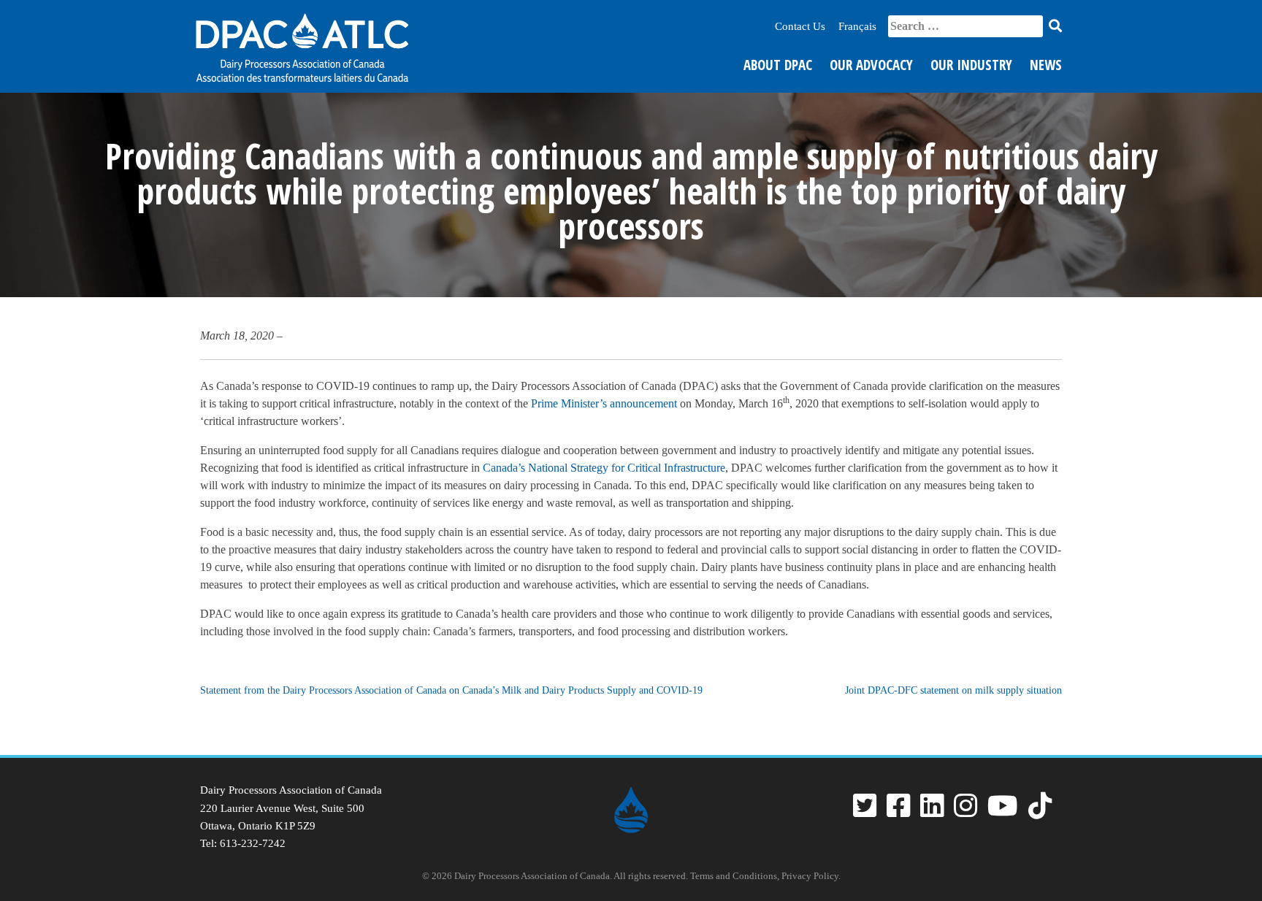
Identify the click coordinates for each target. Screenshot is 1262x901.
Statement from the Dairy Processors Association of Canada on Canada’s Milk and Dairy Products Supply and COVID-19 (451, 690)
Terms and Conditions (733, 875)
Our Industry (971, 64)
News (1046, 64)
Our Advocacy (871, 64)
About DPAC (777, 64)
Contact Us (800, 26)
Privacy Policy (809, 875)
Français (857, 26)
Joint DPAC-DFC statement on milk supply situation (953, 690)
